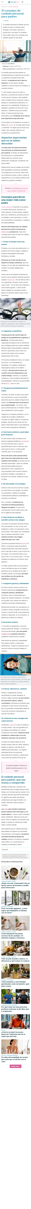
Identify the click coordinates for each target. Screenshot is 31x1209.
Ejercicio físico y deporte (9, 1005)
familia (11, 125)
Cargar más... (15, 1066)
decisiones (10, 280)
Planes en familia (13, 6)
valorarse (4, 232)
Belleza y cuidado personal (9, 1055)
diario (24, 543)
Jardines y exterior (7, 906)
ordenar (12, 725)
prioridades (25, 441)
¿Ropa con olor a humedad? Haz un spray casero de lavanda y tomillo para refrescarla (15, 885)
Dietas (3, 1030)
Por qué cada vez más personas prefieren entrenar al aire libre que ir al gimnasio (15, 1009)
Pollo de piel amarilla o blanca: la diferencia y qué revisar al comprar (15, 960)
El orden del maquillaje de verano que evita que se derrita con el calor (14, 1059)
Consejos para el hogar (8, 881)
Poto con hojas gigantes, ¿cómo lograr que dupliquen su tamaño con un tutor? (14, 910)
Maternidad (4, 6)
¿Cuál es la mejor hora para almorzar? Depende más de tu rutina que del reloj (13, 1034)
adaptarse (5, 634)
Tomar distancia (6, 207)
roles (6, 809)
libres (8, 383)
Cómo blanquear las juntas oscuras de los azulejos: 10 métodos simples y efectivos (13, 936)
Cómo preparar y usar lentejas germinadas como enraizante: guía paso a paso (15, 984)
